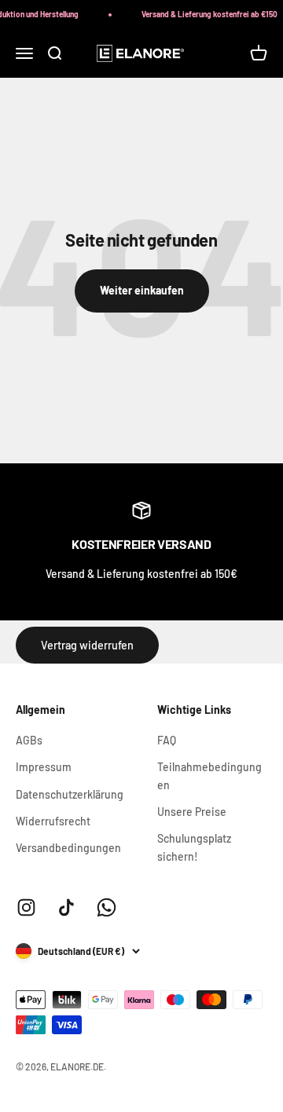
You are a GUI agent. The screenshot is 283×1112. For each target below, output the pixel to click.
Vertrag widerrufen (87, 645)
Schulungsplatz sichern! (194, 847)
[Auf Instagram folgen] (26, 907)
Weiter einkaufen (142, 290)
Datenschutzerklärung (69, 794)
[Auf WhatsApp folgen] (106, 907)
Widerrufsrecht (53, 821)
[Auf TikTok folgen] (66, 907)
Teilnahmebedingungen (209, 775)
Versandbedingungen (68, 847)
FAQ (166, 740)
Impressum (44, 767)
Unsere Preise (191, 811)
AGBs (29, 740)
